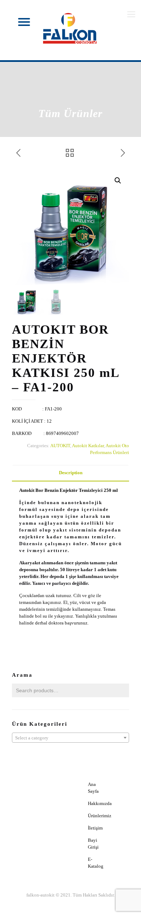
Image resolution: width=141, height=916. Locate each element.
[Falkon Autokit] (70, 28)
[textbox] (70, 738)
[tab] (70, 473)
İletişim (95, 828)
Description (70, 472)
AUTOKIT (60, 445)
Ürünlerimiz (99, 815)
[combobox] (70, 738)
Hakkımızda (100, 803)
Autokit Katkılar (88, 445)
